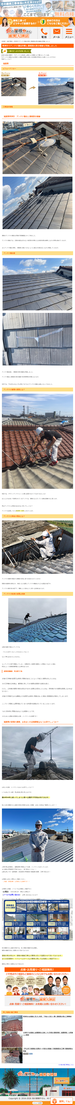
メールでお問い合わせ (11, 895)
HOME (3, 41)
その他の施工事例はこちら (66, 1064)
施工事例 (9, 41)
